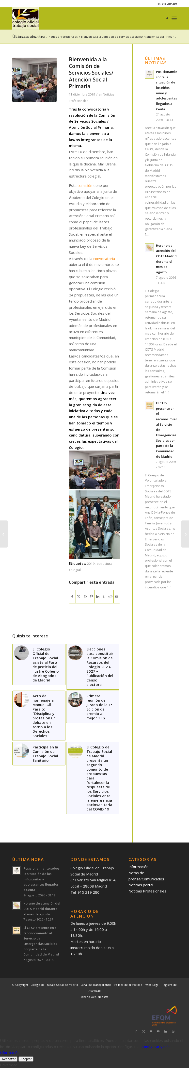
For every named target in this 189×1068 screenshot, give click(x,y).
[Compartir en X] (79, 596)
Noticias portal (140, 884)
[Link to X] (143, 1031)
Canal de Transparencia (95, 985)
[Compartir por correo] (117, 596)
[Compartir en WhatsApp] (85, 596)
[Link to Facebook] (136, 1031)
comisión (85, 185)
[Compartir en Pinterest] (91, 596)
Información (138, 866)
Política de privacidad (128, 985)
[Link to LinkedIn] (165, 1031)
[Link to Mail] (158, 1031)
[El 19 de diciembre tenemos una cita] (185, 534)
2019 (91, 563)
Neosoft (103, 997)
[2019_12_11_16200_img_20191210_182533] (34, 80)
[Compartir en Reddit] (110, 596)
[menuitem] (164, 18)
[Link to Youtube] (151, 1031)
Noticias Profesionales (147, 891)
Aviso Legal (152, 985)
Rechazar (9, 1059)
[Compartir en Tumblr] (104, 596)
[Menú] (174, 18)
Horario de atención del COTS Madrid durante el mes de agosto (41, 908)
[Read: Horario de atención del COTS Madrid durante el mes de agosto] (149, 247)
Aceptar (26, 1059)
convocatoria (104, 258)
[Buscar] (164, 18)
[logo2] (25, 18)
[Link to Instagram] (173, 1031)
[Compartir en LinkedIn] (98, 596)
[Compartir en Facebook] (72, 596)
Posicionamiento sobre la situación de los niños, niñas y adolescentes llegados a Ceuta (41, 879)
